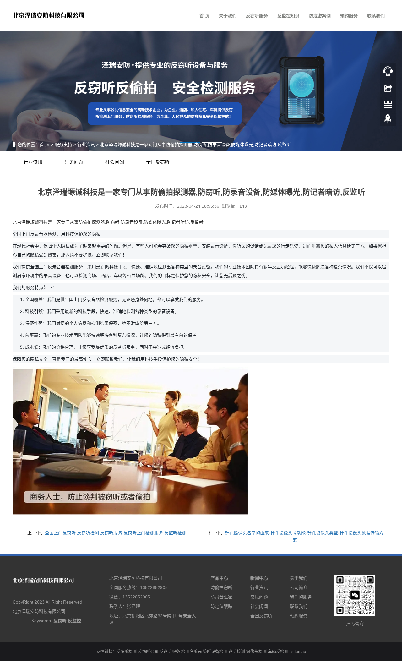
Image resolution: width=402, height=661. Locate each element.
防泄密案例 (320, 15)
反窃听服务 (257, 15)
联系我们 (376, 15)
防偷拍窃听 (221, 587)
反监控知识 (288, 15)
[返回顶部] (388, 120)
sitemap (298, 651)
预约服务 (349, 15)
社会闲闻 (114, 162)
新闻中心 (259, 578)
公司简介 (298, 587)
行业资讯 (86, 144)
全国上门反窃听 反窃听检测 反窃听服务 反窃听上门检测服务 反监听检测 (115, 532)
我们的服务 (301, 596)
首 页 (204, 15)
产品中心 (219, 578)
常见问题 (73, 162)
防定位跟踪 (221, 606)
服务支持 (63, 144)
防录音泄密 (221, 596)
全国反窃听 (158, 162)
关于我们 (227, 15)
